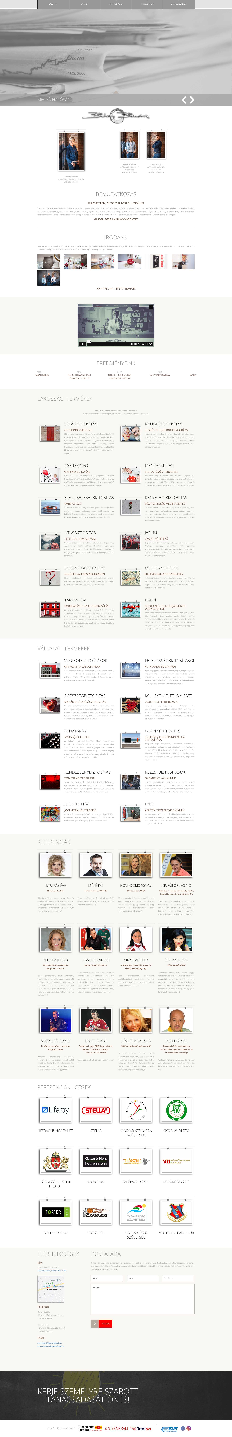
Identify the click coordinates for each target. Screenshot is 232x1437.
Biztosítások (116, 4)
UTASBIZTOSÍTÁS (80, 532)
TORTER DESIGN (55, 1232)
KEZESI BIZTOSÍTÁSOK (165, 772)
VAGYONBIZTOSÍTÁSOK (85, 660)
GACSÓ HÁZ (96, 1181)
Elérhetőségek (178, 4)
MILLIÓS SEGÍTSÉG (162, 568)
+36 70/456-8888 (44, 1331)
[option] (43, 376)
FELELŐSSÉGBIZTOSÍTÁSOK (170, 660)
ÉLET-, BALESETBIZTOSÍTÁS (89, 497)
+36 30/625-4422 (71, 182)
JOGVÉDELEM (76, 804)
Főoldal (53, 4)
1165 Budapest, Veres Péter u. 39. (52, 1271)
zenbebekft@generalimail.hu (49, 1343)
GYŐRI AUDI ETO (176, 1130)
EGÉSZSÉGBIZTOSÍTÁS (85, 568)
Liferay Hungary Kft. (55, 1130)
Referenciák (147, 4)
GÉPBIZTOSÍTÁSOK (162, 731)
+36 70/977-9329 (129, 172)
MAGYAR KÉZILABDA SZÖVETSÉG (136, 1132)
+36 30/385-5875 (156, 172)
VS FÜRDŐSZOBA (176, 1181)
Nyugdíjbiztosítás (163, 424)
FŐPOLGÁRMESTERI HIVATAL (55, 1183)
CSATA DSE (95, 1232)
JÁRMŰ (151, 532)
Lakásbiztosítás (80, 424)
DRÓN (150, 600)
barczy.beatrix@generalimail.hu (50, 1346)
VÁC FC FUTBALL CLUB (176, 1232)
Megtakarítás (159, 465)
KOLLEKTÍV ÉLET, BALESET (168, 695)
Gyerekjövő (76, 465)
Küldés (105, 1323)
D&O (149, 804)
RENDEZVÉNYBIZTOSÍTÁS (87, 772)
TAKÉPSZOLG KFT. (136, 1181)
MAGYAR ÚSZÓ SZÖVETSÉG (136, 1234)
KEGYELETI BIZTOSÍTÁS (166, 497)
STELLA (96, 1130)
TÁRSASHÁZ (75, 600)
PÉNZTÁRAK (75, 731)
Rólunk (84, 4)
